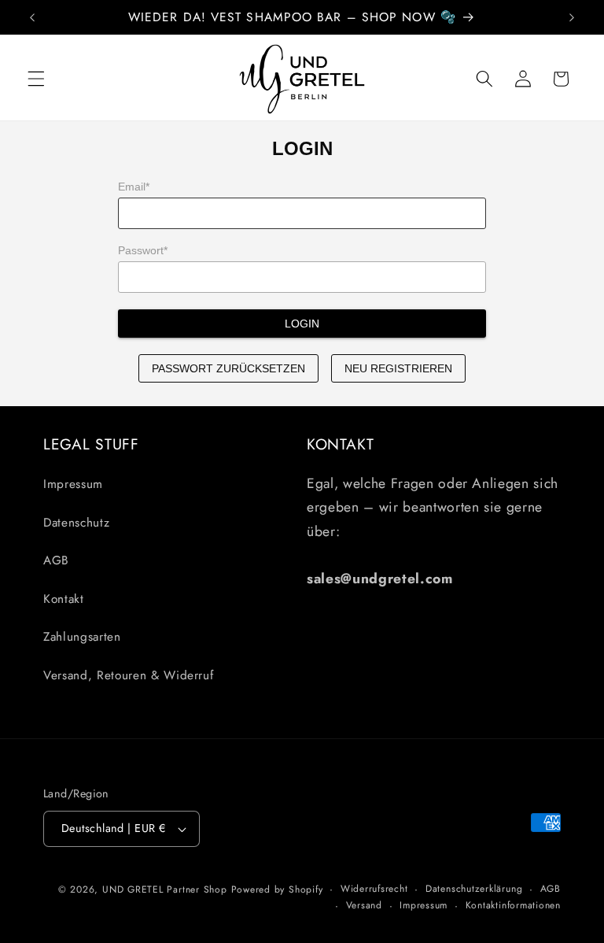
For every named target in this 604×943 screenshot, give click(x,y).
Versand (364, 905)
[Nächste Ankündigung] (571, 17)
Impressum (73, 484)
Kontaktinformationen (513, 905)
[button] (36, 79)
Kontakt (63, 599)
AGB (56, 560)
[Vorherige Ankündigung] (32, 17)
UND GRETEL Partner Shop (164, 889)
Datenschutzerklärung (473, 889)
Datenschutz (76, 522)
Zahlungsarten (82, 636)
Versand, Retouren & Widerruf (128, 675)
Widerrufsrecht (374, 889)
